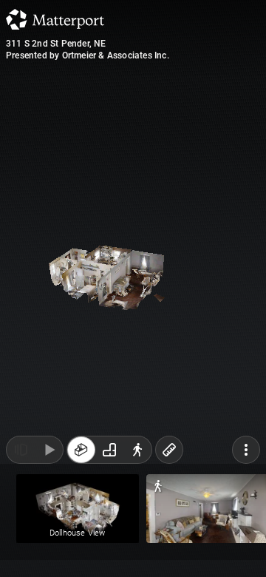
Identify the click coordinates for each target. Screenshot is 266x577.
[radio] (81, 546)
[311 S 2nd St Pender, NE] (133, 288)
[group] (109, 546)
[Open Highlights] (20, 546)
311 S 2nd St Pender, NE (56, 43)
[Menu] (246, 546)
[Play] (48, 546)
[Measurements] (169, 546)
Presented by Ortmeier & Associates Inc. (87, 55)
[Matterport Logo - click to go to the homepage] (55, 19)
